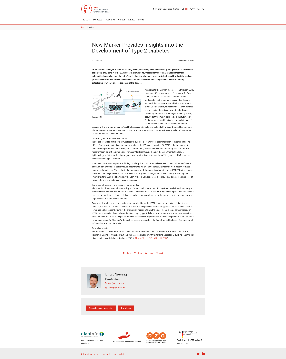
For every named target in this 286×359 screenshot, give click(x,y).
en (186, 9)
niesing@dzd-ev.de (116, 287)
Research (110, 19)
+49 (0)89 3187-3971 (117, 283)
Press (141, 19)
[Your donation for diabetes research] (127, 336)
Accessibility (120, 354)
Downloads (167, 9)
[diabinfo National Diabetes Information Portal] (95, 334)
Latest (131, 19)
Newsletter (157, 9)
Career (121, 19)
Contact (176, 9)
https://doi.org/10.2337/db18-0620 (151, 238)
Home (83, 27)
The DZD (85, 19)
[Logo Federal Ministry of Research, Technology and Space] (191, 334)
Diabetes (97, 19)
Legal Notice (106, 354)
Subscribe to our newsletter (101, 308)
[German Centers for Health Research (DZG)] (159, 337)
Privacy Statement (89, 354)
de (183, 9)
